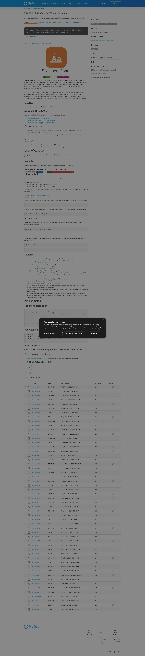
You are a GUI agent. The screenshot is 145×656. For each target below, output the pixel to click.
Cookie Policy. (96, 329)
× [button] (103, 319)
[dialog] (72, 328)
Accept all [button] (94, 333)
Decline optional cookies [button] (74, 333)
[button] (49, 333)
